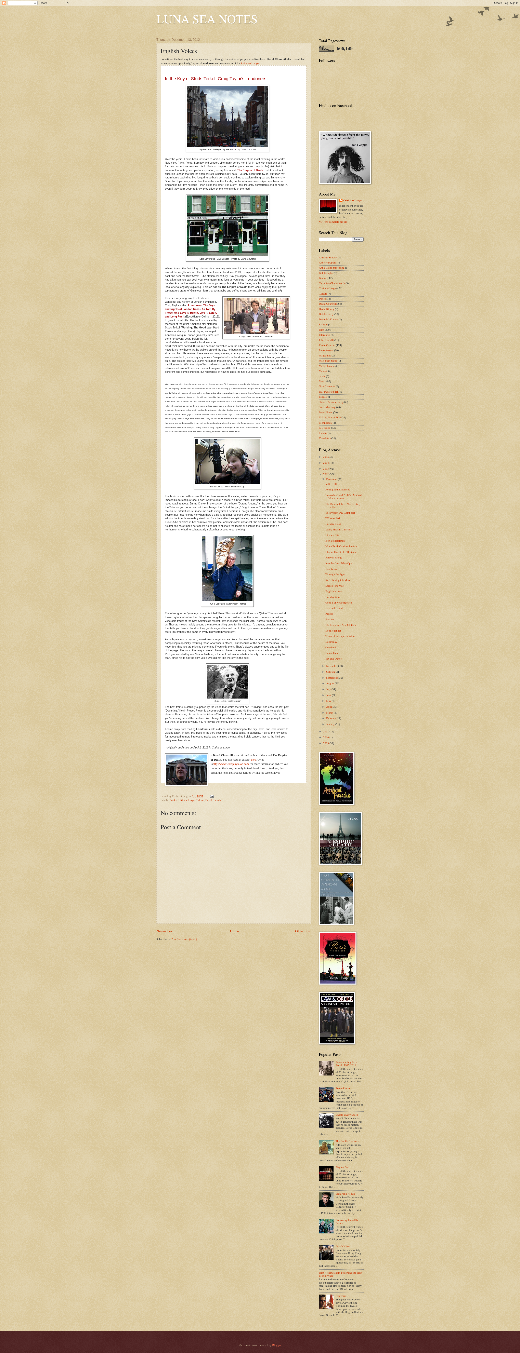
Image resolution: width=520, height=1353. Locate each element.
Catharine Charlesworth (332, 283)
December (332, 479)
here (253, 759)
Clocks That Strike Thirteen (340, 552)
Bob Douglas (326, 273)
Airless (329, 613)
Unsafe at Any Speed (347, 1114)
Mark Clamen (326, 366)
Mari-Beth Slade (328, 360)
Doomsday (331, 641)
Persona (329, 619)
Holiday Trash (333, 524)
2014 (326, 462)
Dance (322, 298)
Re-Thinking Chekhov (337, 580)
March (330, 712)
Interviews (324, 335)
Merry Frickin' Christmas (339, 529)
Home (234, 931)
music (322, 376)
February (331, 718)
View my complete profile (333, 221)
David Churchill (214, 800)
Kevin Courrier (327, 345)
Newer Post (164, 931)
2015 (326, 457)
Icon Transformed (335, 540)
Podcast (323, 396)
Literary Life (332, 535)
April (329, 706)
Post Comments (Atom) (184, 939)
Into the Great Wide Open (339, 563)
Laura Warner (326, 350)
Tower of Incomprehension (340, 636)
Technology (325, 422)
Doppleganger (333, 630)
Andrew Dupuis (327, 262)
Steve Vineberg (327, 407)
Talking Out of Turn (330, 417)
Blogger (276, 1345)
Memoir (323, 371)
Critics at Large (250, 63)
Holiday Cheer (333, 597)
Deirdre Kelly (326, 314)
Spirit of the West (334, 585)
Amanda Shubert (328, 257)
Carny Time (331, 653)
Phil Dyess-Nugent (329, 391)
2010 (326, 737)
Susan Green (326, 412)
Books (173, 800)
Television (324, 428)
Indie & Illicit (332, 484)
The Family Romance (347, 1141)
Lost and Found (334, 608)
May (329, 701)
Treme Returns (344, 1088)
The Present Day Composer (340, 512)
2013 (326, 468)
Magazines (325, 355)
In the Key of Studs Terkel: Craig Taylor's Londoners (215, 78)
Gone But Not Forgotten (338, 602)
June (329, 695)
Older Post (303, 931)
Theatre (323, 433)
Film (321, 329)
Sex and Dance (333, 658)
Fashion (323, 324)
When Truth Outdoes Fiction (341, 546)
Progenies (341, 1296)
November (332, 666)
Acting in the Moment (337, 489)
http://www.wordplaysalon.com (231, 764)
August (330, 683)
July (329, 689)
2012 (326, 474)
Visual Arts (325, 438)
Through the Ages (335, 574)
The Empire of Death (250, 170)
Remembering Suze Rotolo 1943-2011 (346, 1064)
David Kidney (326, 309)
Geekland (330, 647)
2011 (326, 731)
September (332, 677)
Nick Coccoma (327, 386)
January (330, 724)
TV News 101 (332, 518)
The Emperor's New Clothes (340, 625)
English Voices (333, 591)
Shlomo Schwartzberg (331, 402)
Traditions (331, 569)
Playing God (342, 1167)
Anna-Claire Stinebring (331, 267)
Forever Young (333, 557)
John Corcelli (326, 340)
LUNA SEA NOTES (207, 19)
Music (322, 381)
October (331, 672)
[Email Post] (211, 796)
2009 (326, 743)
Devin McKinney (328, 319)
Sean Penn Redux (345, 1193)
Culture (200, 800)
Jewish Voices (343, 1246)
